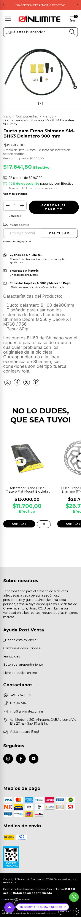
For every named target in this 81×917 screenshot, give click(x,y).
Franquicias (11, 656)
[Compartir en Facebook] (17, 384)
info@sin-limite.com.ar (26, 711)
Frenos (48, 116)
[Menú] (8, 18)
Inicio (7, 116)
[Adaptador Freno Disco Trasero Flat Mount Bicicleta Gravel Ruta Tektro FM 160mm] (44, 524)
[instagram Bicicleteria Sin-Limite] (8, 759)
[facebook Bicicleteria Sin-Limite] (21, 759)
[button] (42, 907)
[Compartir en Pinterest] (36, 384)
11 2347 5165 (18, 703)
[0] (72, 20)
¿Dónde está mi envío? (20, 640)
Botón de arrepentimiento (23, 664)
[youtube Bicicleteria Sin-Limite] (33, 759)
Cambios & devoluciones (21, 648)
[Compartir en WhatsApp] (7, 382)
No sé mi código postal (17, 241)
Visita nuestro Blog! (24, 732)
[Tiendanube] (16, 900)
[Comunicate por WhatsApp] (74, 897)
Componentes (27, 116)
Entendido (68, 911)
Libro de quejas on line (20, 673)
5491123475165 (20, 695)
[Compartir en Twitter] (27, 384)
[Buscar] (72, 32)
